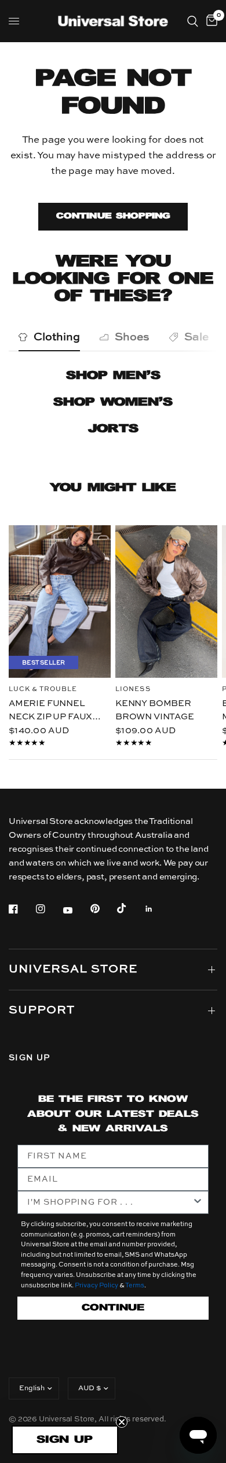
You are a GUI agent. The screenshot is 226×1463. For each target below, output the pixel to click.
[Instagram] (48, 909)
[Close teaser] (121, 1422)
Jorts (113, 429)
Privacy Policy (96, 1286)
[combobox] (109, 1202)
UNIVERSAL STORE (73, 969)
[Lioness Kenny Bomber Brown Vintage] (166, 601)
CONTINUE (113, 1308)
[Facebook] (21, 909)
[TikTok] (130, 908)
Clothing (57, 337)
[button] (65, 1439)
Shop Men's (113, 375)
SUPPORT (42, 1010)
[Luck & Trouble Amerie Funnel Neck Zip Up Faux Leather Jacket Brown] (60, 601)
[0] (209, 21)
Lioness (133, 689)
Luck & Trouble (43, 689)
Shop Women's (113, 402)
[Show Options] (197, 1202)
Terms (134, 1286)
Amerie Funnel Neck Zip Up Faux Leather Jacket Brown (50, 711)
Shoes (132, 337)
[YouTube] (76, 910)
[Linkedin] (157, 909)
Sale (196, 337)
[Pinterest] (103, 908)
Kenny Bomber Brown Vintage (154, 710)
